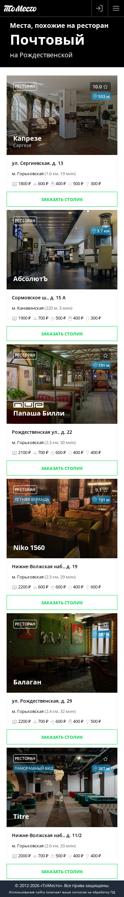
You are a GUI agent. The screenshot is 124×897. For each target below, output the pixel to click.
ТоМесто (20, 8)
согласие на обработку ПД (93, 892)
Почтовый (47, 39)
